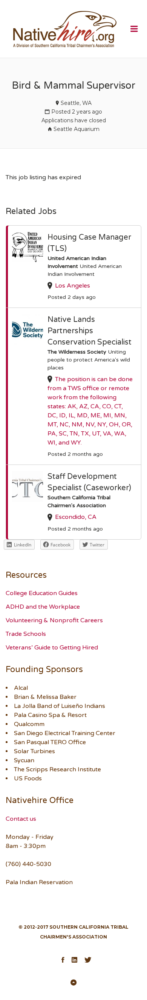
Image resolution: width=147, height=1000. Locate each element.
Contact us (21, 819)
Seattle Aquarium (77, 129)
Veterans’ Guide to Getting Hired (52, 647)
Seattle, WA (76, 103)
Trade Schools (26, 634)
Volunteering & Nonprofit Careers (54, 620)
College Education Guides (42, 593)
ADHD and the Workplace (43, 607)
